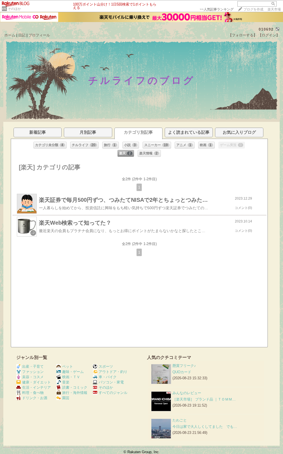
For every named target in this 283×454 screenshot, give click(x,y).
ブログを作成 (253, 9)
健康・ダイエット (36, 382)
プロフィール (39, 35)
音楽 (65, 382)
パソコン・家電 (111, 382)
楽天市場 (274, 9)
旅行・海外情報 (74, 393)
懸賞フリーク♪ (184, 366)
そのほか (14, 9)
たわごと (179, 420)
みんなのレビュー (186, 393)
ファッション (33, 372)
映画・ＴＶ (71, 377)
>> (217, 9)
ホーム (9, 35)
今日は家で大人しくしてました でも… (204, 427)
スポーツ (106, 366)
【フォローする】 (242, 35)
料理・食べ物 (33, 393)
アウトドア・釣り (113, 372)
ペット (67, 366)
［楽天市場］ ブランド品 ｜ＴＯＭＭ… (204, 399)
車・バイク (108, 377)
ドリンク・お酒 (34, 398)
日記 (21, 35)
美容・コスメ (33, 377)
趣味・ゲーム (73, 372)
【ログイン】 (269, 35)
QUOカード (181, 372)
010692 (266, 29)
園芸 (65, 398)
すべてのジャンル (113, 393)
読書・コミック (74, 387)
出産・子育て (33, 366)
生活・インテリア (36, 387)
